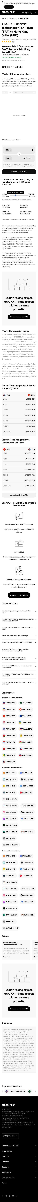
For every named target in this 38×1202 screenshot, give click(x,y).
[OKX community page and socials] (17, 1196)
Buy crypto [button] (6, 1172)
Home (4, 18)
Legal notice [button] (7, 1151)
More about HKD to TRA (19, 495)
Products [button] (5, 1156)
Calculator (13, 18)
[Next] (35, 1091)
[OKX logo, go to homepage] (8, 12)
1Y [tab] (27, 92)
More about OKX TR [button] (10, 1146)
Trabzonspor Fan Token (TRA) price (22, 219)
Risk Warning (26, 1066)
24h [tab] (10, 92)
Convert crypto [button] (8, 1178)
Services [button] (5, 1162)
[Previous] (3, 1091)
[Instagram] (10, 1196)
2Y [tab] (33, 92)
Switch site (8, 7)
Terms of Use (13, 1066)
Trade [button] (4, 1183)
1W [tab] (16, 92)
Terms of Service (22, 1070)
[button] (23, 12)
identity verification (18, 557)
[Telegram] (6, 1196)
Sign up (28, 12)
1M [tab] (22, 92)
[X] (2, 1196)
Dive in (5, 957)
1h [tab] (4, 92)
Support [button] (5, 1167)
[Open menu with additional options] (35, 12)
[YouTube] (13, 1196)
